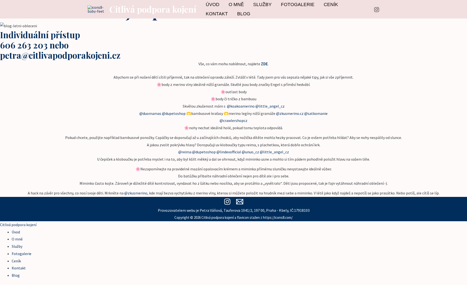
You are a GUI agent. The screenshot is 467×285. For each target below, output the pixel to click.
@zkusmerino (135, 193)
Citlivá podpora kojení (152, 9)
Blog (243, 13)
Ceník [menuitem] (16, 260)
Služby (262, 4)
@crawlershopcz (233, 120)
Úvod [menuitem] (16, 232)
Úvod (212, 4)
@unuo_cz (250, 151)
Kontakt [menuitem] (19, 268)
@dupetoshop (174, 113)
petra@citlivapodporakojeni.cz (60, 55)
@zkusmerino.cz (290, 113)
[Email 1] (239, 201)
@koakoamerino (241, 106)
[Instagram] (376, 9)
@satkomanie (316, 113)
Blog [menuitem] (16, 275)
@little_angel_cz (270, 106)
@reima (184, 151)
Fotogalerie (297, 4)
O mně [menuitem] (17, 239)
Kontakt (217, 13)
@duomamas (150, 113)
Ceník (331, 4)
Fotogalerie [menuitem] (21, 253)
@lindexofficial (228, 151)
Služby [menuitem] (17, 246)
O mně (236, 4)
